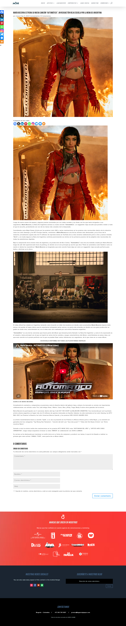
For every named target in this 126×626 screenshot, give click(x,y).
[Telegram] (36, 123)
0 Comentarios (46, 16)
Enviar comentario (102, 495)
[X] (18, 123)
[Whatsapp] (29, 123)
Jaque (18, 16)
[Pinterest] (25, 123)
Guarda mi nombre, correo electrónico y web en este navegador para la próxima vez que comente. (48, 491)
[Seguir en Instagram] (31, 585)
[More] (43, 123)
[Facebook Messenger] (40, 123)
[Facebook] (15, 123)
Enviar (109, 586)
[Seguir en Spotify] (42, 585)
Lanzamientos (35, 16)
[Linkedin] (22, 123)
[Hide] (0, 45)
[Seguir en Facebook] (35, 585)
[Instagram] (33, 123)
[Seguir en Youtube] (38, 585)
